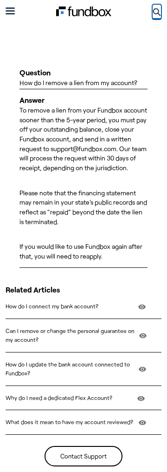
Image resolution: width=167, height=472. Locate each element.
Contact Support (83, 456)
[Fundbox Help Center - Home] (83, 11)
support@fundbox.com (83, 149)
